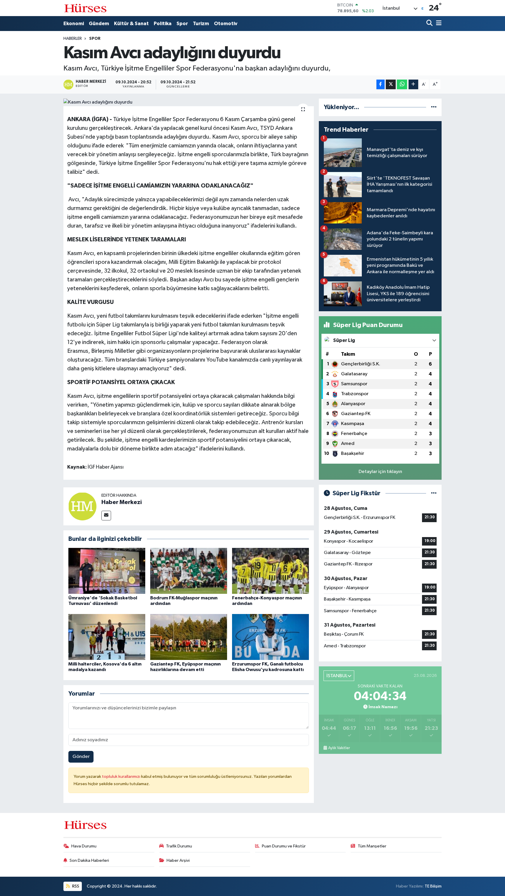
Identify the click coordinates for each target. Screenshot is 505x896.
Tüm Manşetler (372, 846)
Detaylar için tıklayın (380, 471)
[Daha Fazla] (413, 84)
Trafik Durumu (179, 846)
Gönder (81, 756)
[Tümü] (434, 107)
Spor (182, 23)
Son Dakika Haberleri (89, 860)
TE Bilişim (433, 886)
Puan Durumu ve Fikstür (284, 846)
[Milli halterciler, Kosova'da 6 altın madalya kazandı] (106, 636)
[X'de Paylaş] (391, 84)
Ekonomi (73, 23)
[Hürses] (85, 8)
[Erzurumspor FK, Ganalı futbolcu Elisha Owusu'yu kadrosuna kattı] (270, 636)
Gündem (99, 23)
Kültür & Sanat (131, 23)
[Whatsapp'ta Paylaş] (402, 84)
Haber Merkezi (121, 502)
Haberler (72, 39)
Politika (163, 23)
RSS (75, 886)
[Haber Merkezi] (82, 506)
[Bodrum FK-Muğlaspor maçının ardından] (188, 570)
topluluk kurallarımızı (121, 776)
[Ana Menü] (438, 23)
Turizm (201, 23)
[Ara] (430, 23)
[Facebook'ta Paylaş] (380, 84)
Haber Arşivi (178, 860)
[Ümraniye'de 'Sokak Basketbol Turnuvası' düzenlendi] (106, 570)
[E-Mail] (106, 515)
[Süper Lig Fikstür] (434, 493)
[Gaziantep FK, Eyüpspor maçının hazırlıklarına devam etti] (188, 636)
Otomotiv (225, 23)
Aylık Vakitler (339, 748)
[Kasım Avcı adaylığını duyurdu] (188, 102)
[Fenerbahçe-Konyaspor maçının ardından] (270, 570)
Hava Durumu (83, 846)
